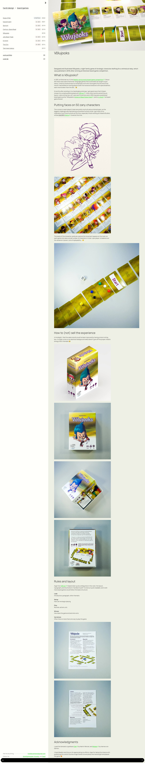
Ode (75, 746)
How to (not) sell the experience (74, 333)
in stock (100, 97)
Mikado (95, 746)
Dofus (67, 115)
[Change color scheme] (45, 3)
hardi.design (8, 8)
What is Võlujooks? (66, 75)
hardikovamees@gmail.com (36, 754)
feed (43, 756)
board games (23, 8)
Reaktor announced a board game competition (88, 80)
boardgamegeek (28, 756)
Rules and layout (64, 581)
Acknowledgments (66, 742)
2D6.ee (81, 93)
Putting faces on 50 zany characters (77, 105)
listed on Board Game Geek (83, 97)
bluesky (36, 756)
